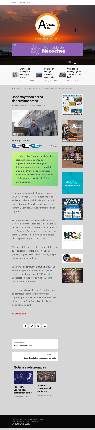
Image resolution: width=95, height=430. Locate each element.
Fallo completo (19, 313)
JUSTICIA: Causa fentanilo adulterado (44, 388)
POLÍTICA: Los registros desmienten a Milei (23, 390)
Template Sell (22, 424)
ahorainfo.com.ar (20, 106)
